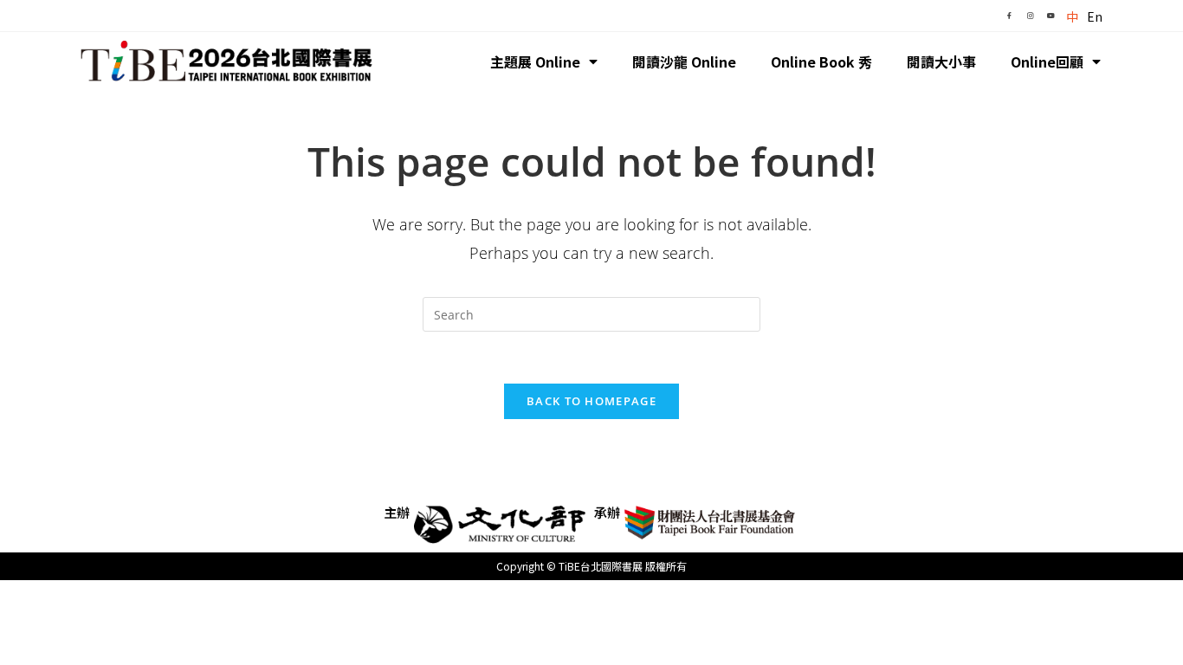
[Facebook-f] (1009, 16)
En (1094, 16)
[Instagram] (1030, 16)
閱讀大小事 (941, 61)
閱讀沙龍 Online (684, 61)
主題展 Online (535, 61)
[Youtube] (1050, 16)
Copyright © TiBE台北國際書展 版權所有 (591, 565)
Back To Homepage (591, 401)
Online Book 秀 (821, 61)
